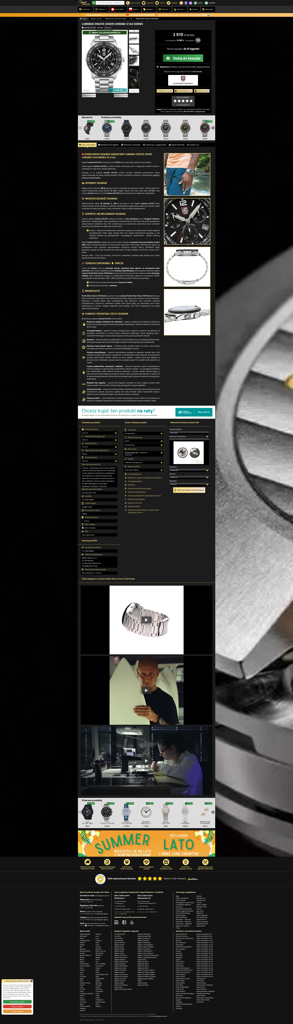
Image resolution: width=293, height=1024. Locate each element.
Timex (97, 993)
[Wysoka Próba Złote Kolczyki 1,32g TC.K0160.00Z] (205, 811)
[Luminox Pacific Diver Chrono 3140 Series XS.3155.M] (205, 128)
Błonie (82, 959)
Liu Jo (97, 938)
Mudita (98, 957)
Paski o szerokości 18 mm (205, 957)
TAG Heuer (99, 989)
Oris (97, 961)
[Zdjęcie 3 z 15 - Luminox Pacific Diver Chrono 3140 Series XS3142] (134, 37)
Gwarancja (179, 906)
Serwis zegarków (202, 915)
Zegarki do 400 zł (143, 965)
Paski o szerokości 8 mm (204, 936)
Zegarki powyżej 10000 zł (146, 978)
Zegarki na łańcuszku (121, 976)
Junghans (83, 1008)
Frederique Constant (86, 993)
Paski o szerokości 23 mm (205, 968)
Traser (98, 997)
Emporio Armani (85, 982)
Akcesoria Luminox (182, 936)
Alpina (82, 938)
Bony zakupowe (181, 942)
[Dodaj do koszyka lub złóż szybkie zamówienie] (183, 58)
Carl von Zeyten (85, 965)
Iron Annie (83, 1002)
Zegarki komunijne (202, 923)
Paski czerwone (202, 989)
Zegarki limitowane (120, 970)
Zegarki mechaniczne (121, 974)
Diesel (82, 978)
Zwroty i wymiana (202, 921)
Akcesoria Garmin (181, 934)
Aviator (82, 944)
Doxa (81, 980)
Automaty (117, 936)
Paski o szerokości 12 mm (205, 944)
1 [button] (192, 854)
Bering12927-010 (166, 822)
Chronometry (118, 938)
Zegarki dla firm (202, 919)
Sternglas (99, 985)
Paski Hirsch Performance (184, 970)
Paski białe (200, 980)
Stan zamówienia (202, 917)
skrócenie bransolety (187, 67)
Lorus (97, 942)
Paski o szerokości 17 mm (205, 955)
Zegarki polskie (119, 982)
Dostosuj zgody (17, 1011)
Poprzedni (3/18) (89, 95)
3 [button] (197, 854)
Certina (82, 970)
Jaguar (82, 1004)
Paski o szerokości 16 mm (205, 953)
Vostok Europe (100, 1002)
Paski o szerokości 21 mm (205, 963)
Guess (82, 997)
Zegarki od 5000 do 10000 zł (147, 976)
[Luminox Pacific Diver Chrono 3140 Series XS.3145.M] (185, 128)
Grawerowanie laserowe (184, 908)
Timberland (99, 991)
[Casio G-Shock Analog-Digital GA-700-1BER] (87, 811)
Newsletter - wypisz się (183, 921)
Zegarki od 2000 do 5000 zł (146, 974)
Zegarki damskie (119, 942)
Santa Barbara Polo (102, 974)
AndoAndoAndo (85, 940)
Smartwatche (118, 940)
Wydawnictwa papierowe (184, 1004)
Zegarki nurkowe (119, 980)
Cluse (81, 972)
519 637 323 (89, 913)
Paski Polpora (180, 982)
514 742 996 (89, 907)
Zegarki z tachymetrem (145, 951)
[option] (146, 844)
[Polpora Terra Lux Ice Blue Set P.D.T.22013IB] (126, 811)
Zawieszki (179, 1008)
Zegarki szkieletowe (144, 934)
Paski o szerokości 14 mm (205, 949)
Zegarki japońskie (120, 963)
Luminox (98, 946)
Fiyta (81, 987)
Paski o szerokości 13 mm (205, 946)
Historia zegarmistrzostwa (184, 911)
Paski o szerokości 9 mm (204, 938)
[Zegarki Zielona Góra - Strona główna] (84, 2)
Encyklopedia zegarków (183, 904)
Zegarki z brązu (119, 953)
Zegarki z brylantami (144, 942)
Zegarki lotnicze (119, 972)
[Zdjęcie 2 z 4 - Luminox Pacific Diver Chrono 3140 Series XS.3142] (187, 221)
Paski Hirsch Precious (183, 972)
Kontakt (199, 896)
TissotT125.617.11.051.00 (107, 822)
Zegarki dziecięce (119, 959)
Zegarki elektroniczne (121, 961)
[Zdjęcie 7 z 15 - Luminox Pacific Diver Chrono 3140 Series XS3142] (134, 81)
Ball (81, 946)
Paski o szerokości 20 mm (205, 961)
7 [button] (206, 854)
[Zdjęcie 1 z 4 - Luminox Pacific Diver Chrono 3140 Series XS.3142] (187, 174)
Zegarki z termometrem (145, 953)
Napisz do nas (201, 900)
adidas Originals (85, 934)
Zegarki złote (142, 959)
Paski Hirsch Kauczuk (182, 968)
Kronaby (98, 934)
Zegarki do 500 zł (143, 968)
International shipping (183, 913)
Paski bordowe (201, 982)
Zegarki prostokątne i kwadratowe (121, 986)
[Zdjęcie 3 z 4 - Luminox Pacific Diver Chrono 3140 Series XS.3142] (187, 267)
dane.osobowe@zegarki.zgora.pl (158, 1016)
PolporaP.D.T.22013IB (127, 822)
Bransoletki (179, 944)
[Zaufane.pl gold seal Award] (100, 879)
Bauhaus (82, 949)
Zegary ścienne (142, 982)
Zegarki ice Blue (119, 949)
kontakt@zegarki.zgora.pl (102, 895)
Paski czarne (201, 987)
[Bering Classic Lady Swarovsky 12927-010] (165, 811)
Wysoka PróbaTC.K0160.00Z (205, 822)
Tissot (97, 995)
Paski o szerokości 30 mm (205, 976)
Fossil (82, 991)
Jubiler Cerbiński (85, 1006)
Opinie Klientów (177, 145)
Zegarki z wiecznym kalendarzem (148, 955)
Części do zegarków (182, 898)
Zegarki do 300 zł (143, 963)
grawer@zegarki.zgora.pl (101, 919)
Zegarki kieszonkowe (121, 965)
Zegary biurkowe (143, 985)
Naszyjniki (179, 957)
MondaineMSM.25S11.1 (146, 822)
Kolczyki (178, 951)
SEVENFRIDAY (100, 978)
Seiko (97, 976)
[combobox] (110, 3)
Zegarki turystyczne (144, 938)
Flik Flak (82, 989)
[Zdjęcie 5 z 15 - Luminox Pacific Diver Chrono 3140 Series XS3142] (134, 59)
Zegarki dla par (119, 946)
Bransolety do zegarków (183, 946)
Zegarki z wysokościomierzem (147, 957)
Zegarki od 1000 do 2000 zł (146, 972)
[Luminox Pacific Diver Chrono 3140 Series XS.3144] (107, 128)
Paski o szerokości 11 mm (205, 942)
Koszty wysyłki (180, 915)
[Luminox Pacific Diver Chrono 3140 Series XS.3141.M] (165, 128)
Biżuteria (179, 940)
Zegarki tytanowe (143, 940)
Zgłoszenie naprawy (182, 925)
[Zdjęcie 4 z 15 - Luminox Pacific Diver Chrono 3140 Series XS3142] (134, 48)
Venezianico (99, 999)
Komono (82, 1010)
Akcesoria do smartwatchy (184, 938)
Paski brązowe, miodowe (205, 985)
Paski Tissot (180, 989)
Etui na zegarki (180, 949)
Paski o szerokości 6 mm (204, 934)
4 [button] (199, 854)
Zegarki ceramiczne (120, 955)
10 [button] (213, 854)
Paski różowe (201, 995)
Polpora (98, 968)
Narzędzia (179, 955)
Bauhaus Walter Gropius (85, 952)
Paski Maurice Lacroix (183, 978)
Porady (199, 908)
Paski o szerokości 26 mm (205, 972)
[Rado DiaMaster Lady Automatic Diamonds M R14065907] (185, 811)
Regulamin (200, 913)
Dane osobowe (180, 900)
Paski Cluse (179, 963)
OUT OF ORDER (100, 963)
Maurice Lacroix (101, 951)
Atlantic (82, 942)
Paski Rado (179, 985)
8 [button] (208, 854)
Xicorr (97, 1004)
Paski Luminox (180, 976)
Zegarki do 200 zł (143, 961)
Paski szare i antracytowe (205, 997)
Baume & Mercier (85, 955)
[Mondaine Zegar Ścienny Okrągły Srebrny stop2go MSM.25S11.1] (146, 811)
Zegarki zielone (119, 951)
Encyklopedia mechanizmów (185, 902)
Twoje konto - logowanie (184, 923)
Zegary (140, 980)
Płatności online (202, 906)
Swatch (98, 987)
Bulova (82, 961)
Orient (98, 959)
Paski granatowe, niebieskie (205, 991)
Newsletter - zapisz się (183, 919)
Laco (97, 936)
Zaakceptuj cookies (17, 1001)
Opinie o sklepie (202, 904)
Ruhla (97, 972)
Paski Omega (180, 980)
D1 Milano (83, 976)
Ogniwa (178, 959)
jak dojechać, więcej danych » (122, 909)
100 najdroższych (119, 934)
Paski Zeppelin (180, 991)
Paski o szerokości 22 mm (205, 965)
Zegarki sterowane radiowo (123, 989)
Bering (82, 957)
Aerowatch (83, 936)
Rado (97, 970)
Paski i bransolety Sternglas (185, 993)
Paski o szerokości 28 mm (205, 974)
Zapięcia (178, 1006)
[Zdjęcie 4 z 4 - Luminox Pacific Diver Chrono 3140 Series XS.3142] (187, 312)
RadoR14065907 (185, 822)
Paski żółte (200, 1002)
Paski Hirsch (180, 965)
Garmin (82, 995)
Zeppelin (98, 1006)
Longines (98, 940)
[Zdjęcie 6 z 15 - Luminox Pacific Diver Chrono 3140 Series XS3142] (134, 70)
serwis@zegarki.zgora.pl (101, 913)
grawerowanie (203, 67)
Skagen (98, 980)
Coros (82, 974)
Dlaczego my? (201, 898)
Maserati (98, 949)
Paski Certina (180, 961)
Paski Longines (180, 974)
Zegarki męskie (119, 944)
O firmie (199, 902)
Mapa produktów (181, 917)
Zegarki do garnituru (121, 957)
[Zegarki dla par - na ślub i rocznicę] (146, 844)
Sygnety (178, 999)
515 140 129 (89, 901)
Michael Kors (100, 953)
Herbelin (82, 999)
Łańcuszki (179, 953)
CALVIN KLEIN (84, 963)
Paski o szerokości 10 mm (205, 940)
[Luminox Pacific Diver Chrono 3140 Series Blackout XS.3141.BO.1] (126, 128)
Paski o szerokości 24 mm (205, 970)
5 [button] (201, 854)
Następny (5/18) (120, 95)
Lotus (97, 944)
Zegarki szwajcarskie (144, 936)
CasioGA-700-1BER (87, 822)
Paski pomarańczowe (203, 993)
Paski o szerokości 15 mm (205, 951)
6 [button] (203, 854)
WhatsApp (90, 925)
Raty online (200, 911)
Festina (82, 985)
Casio (81, 968)
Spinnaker (99, 982)
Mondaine (99, 955)
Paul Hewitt (99, 965)
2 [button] (194, 854)
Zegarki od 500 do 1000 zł (146, 970)
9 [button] (210, 854)
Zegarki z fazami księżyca (146, 946)
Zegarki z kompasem (144, 949)
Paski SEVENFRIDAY (182, 987)
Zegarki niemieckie (120, 978)
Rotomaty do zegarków (183, 997)
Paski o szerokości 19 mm (205, 959)
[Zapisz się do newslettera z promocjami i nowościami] (181, 3)
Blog (177, 896)
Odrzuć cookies (17, 1006)
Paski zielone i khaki (203, 999)
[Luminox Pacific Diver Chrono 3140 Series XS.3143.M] (146, 128)
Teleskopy (179, 1002)
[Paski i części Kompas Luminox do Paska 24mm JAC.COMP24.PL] (87, 128)
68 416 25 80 (121, 906)
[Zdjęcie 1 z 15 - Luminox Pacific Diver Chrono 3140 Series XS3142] (105, 61)
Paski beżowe (201, 978)
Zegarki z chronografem (145, 944)
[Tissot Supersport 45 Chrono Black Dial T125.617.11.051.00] (107, 811)
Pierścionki (179, 995)
